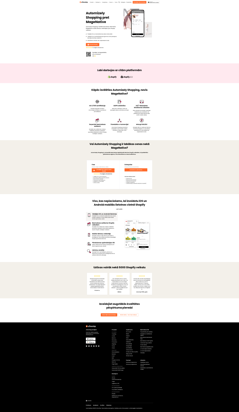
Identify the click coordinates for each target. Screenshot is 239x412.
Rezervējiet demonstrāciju (140, 2)
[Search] (119, 2)
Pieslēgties (123, 2)
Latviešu (89, 400)
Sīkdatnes (108, 405)
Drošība (102, 405)
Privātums (88, 405)
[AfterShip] (84, 2)
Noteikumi (95, 405)
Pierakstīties (128, 2)
